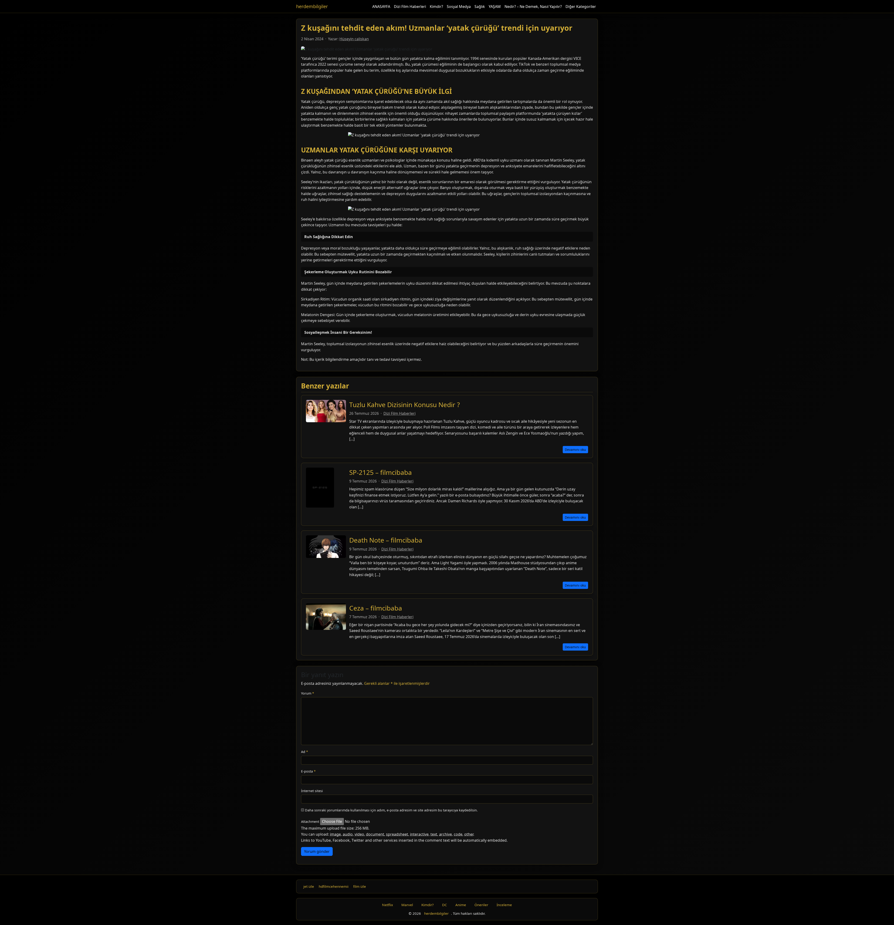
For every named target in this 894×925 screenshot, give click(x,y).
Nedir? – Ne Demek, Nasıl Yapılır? (533, 6)
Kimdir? (436, 6)
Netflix (387, 904)
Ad (304, 751)
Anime (460, 904)
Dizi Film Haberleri (410, 6)
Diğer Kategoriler (581, 6)
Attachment (310, 821)
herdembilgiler (312, 6)
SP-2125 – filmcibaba (380, 472)
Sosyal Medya (459, 6)
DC (444, 904)
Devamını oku (575, 449)
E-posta (308, 771)
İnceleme (504, 904)
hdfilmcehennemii (334, 886)
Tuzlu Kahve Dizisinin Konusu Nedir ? (404, 404)
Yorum (307, 693)
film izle (359, 886)
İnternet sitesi (312, 791)
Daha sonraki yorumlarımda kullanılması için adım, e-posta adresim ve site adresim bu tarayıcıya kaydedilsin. (391, 810)
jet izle (308, 886)
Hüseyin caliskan (354, 38)
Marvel (407, 904)
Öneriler (481, 904)
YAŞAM (495, 6)
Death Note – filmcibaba (385, 540)
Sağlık (479, 6)
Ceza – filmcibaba (375, 608)
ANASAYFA (381, 6)
